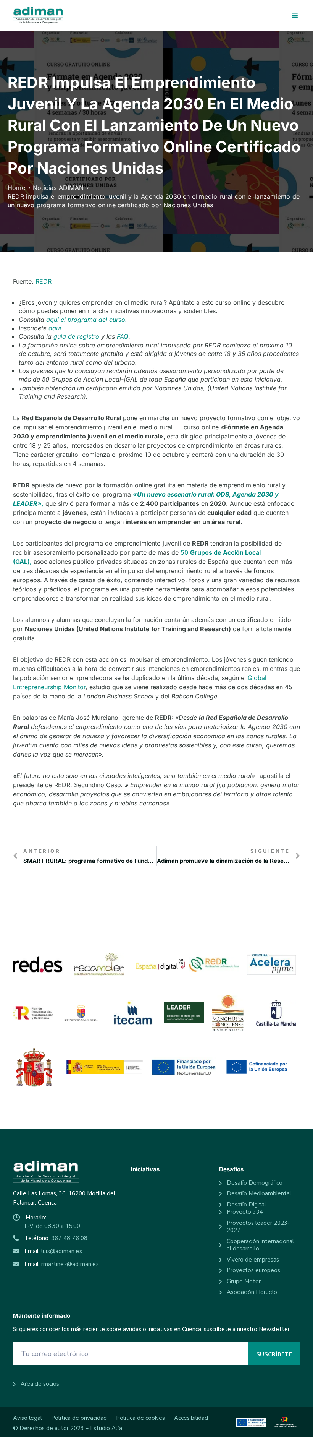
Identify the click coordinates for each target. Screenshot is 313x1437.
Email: (53, 1251)
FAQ (122, 336)
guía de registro (76, 336)
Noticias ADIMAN (58, 188)
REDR (43, 281)
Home (16, 188)
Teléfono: (55, 1238)
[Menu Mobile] (294, 15)
